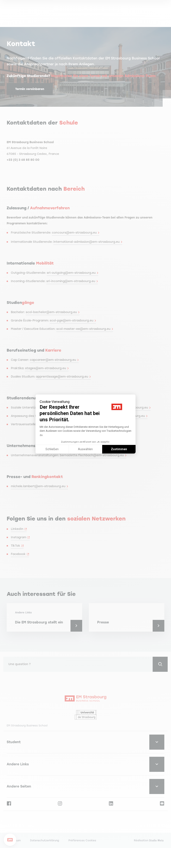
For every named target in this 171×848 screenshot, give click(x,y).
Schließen (52, 449)
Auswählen (85, 449)
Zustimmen (119, 449)
